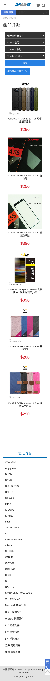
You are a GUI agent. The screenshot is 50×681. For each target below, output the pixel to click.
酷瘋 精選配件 (12, 652)
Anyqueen (11, 468)
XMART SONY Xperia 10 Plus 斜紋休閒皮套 (25, 405)
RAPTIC (9, 587)
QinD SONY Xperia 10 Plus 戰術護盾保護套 (25, 120)
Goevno (9, 498)
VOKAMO (10, 462)
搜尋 (25, 63)
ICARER (9, 515)
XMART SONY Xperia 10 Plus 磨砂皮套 (25, 348)
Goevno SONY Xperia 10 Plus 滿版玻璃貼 (25, 234)
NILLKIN (9, 551)
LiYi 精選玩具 (12, 638)
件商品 (47, 661)
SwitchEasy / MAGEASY (18, 592)
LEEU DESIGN (13, 539)
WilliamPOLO (12, 598)
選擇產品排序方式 (16, 71)
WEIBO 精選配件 (14, 618)
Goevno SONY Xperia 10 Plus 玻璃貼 (25, 177)
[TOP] (47, 672)
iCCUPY (9, 509)
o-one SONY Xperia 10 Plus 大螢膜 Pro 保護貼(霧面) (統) (25, 291)
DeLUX (9, 492)
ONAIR (9, 557)
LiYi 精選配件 (12, 625)
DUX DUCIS (12, 486)
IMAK (8, 504)
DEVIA (9, 480)
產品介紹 (12, 18)
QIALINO (10, 569)
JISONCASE (12, 527)
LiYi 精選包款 (12, 632)
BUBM (8, 474)
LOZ (7, 533)
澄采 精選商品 (12, 645)
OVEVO (9, 563)
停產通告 (22, 12)
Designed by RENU (24, 676)
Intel (7, 521)
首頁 (5, 18)
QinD (8, 575)
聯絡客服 (47, 666)
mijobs (8, 545)
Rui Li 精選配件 (13, 612)
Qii (6, 581)
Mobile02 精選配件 (15, 605)
